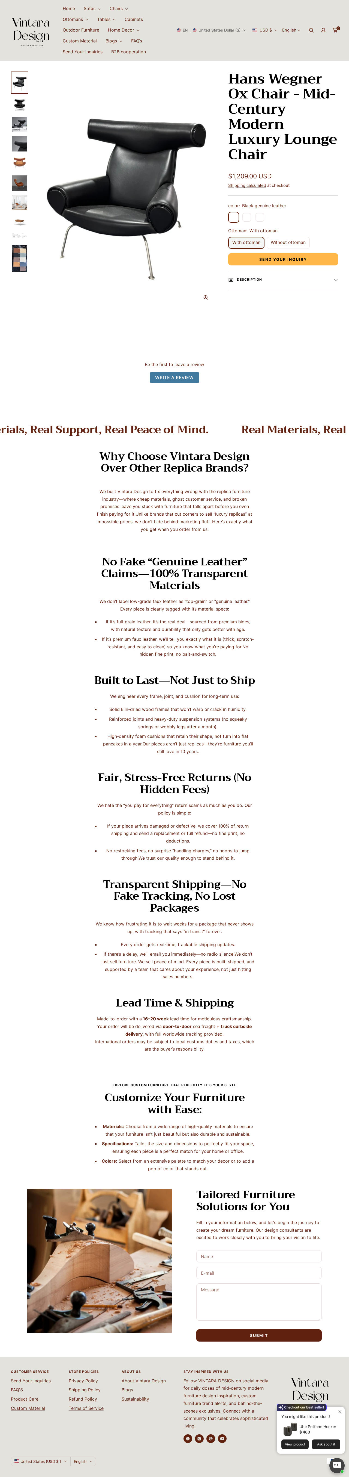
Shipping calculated (247, 185)
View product (295, 1444)
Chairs (117, 8)
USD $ (265, 30)
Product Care (24, 1399)
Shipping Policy (85, 1389)
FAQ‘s (136, 41)
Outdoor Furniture (81, 30)
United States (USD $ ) (40, 1461)
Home (69, 8)
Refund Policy (83, 1399)
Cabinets (134, 19)
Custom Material (80, 41)
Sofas (90, 8)
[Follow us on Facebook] (187, 1438)
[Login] (323, 30)
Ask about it (326, 1444)
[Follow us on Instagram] (199, 1438)
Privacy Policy (83, 1380)
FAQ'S (17, 1389)
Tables (104, 19)
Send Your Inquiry (283, 259)
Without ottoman (288, 242)
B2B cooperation (128, 51)
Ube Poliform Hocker (317, 1426)
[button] (211, 30)
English (289, 30)
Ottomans (73, 19)
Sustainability (135, 1399)
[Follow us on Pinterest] (210, 1438)
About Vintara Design (144, 1380)
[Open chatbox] (337, 1465)
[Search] (311, 30)
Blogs (112, 41)
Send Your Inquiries (83, 51)
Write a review (174, 377)
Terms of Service (86, 1408)
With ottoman (246, 242)
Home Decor (122, 30)
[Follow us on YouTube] (222, 1438)
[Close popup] (340, 1411)
